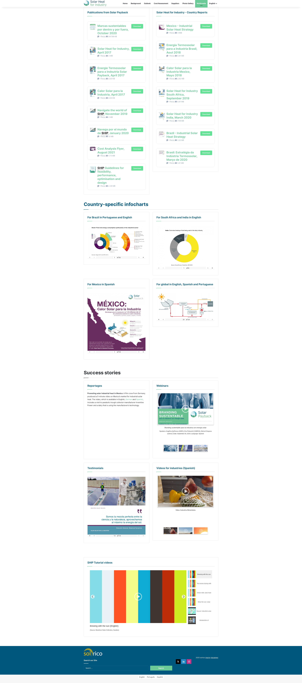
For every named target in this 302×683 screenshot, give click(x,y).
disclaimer (214, 657)
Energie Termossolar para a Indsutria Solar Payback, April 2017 (112, 71)
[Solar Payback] (95, 3)
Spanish (139, 399)
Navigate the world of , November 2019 (112, 112)
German (129, 399)
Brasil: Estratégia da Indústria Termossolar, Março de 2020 (181, 156)
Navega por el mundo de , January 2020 (113, 131)
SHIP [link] (100, 114)
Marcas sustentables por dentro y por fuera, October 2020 (112, 29)
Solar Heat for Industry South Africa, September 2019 (182, 94)
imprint (207, 657)
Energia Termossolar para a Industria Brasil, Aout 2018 (181, 48)
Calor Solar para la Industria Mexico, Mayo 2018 (179, 71)
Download (137, 26)
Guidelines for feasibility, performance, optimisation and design (110, 175)
